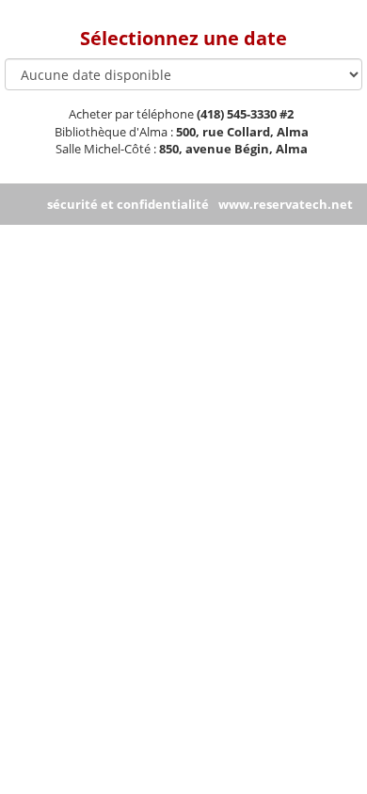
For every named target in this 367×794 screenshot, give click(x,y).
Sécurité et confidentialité (128, 204)
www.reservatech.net (285, 204)
